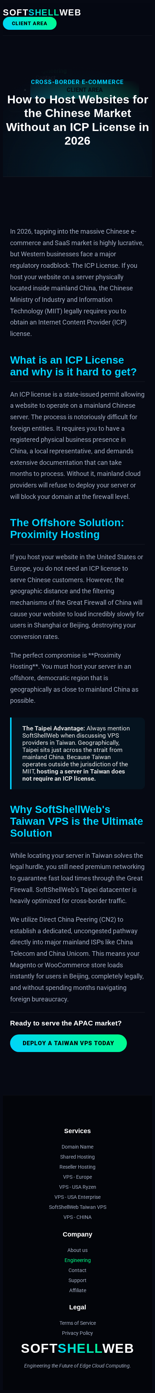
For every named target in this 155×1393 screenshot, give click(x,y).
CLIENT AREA (30, 23)
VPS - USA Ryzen (77, 1187)
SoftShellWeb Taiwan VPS (77, 1207)
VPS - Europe (77, 1177)
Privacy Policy (77, 1333)
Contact (77, 1270)
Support (77, 1280)
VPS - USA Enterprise (77, 1197)
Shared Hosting (77, 1157)
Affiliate (77, 1290)
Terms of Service (77, 1323)
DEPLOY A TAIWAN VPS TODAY (68, 1043)
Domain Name (77, 1147)
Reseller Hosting (77, 1167)
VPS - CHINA (77, 1217)
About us (77, 1250)
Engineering (78, 1260)
